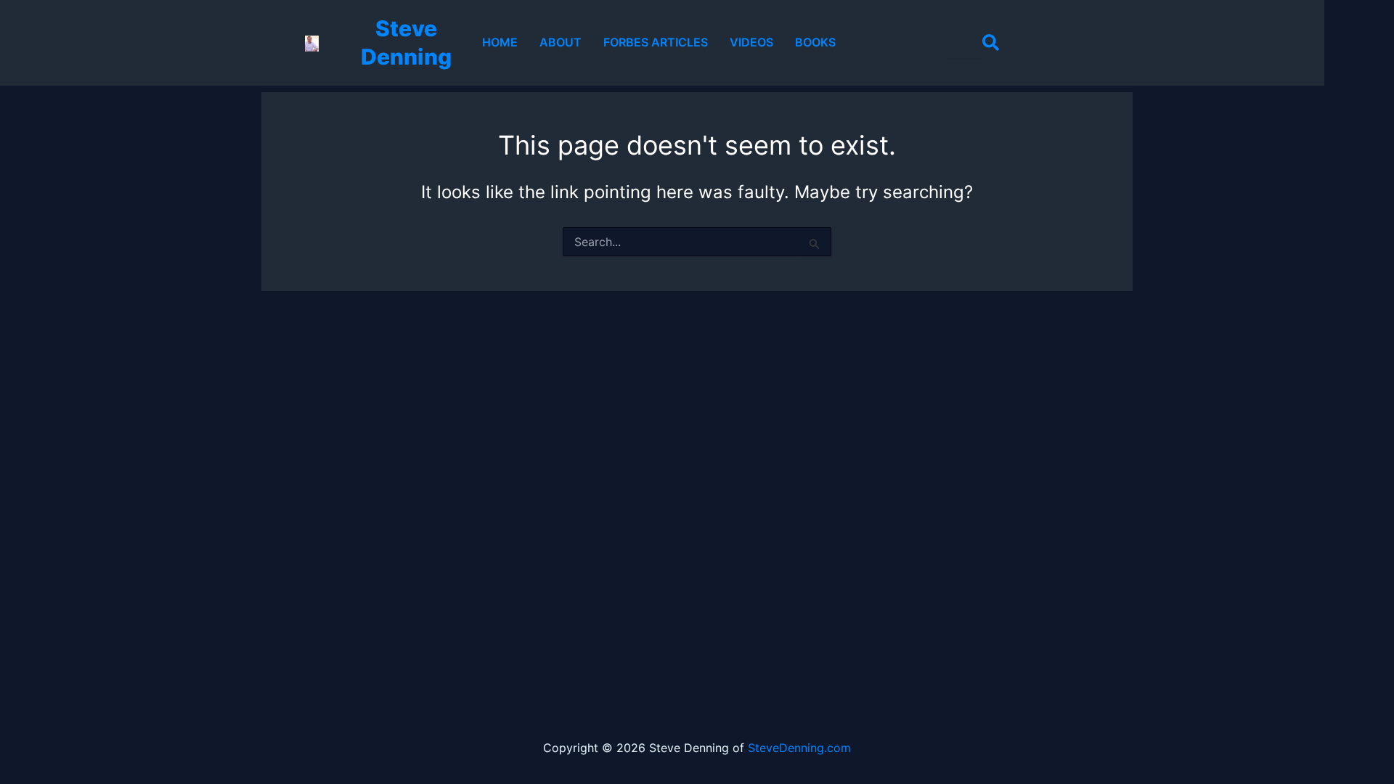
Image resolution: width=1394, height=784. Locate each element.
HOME (500, 42)
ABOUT (560, 42)
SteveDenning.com (799, 747)
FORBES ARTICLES (655, 42)
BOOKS (815, 42)
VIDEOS (751, 42)
